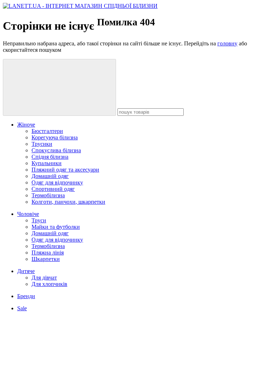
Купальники (47, 163)
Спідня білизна (50, 157)
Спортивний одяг (53, 189)
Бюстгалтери (47, 131)
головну (227, 43)
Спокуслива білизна (56, 150)
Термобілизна (48, 195)
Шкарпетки (46, 259)
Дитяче (26, 271)
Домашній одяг (50, 176)
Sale (22, 308)
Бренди (26, 296)
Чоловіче (28, 214)
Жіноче (26, 125)
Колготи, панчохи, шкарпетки (68, 202)
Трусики (42, 144)
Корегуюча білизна (55, 137)
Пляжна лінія (48, 252)
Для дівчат (44, 277)
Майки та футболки (56, 227)
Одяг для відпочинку (57, 182)
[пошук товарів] (59, 87)
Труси (39, 220)
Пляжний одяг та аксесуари (65, 170)
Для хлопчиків (49, 284)
